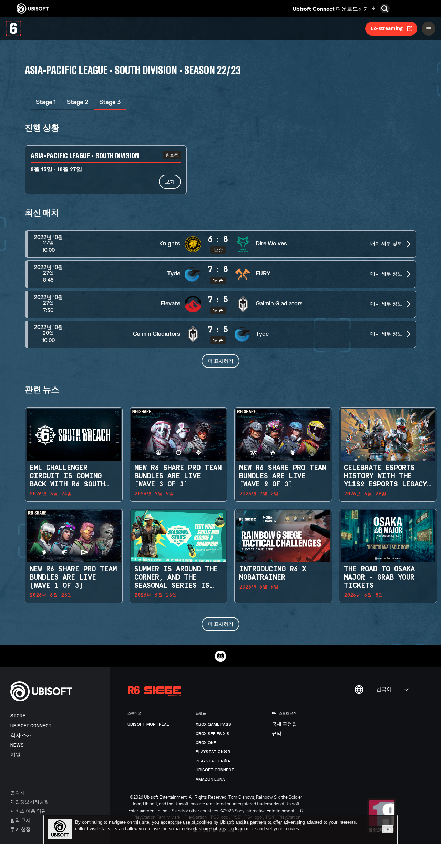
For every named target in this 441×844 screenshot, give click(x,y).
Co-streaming (387, 28)
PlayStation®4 (213, 760)
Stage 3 (110, 102)
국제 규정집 (284, 724)
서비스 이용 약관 (28, 810)
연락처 (17, 792)
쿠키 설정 (20, 829)
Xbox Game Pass (213, 724)
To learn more (243, 828)
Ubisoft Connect (31, 726)
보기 (170, 181)
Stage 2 (77, 102)
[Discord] (220, 656)
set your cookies (282, 828)
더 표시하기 (220, 361)
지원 (15, 754)
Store (17, 716)
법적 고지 (20, 820)
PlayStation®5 (213, 751)
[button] (220, 244)
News (17, 745)
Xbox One (206, 742)
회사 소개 (21, 735)
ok (388, 829)
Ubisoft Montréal (148, 724)
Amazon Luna (210, 779)
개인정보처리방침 (29, 801)
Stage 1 (46, 102)
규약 (276, 733)
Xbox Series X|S (212, 733)
